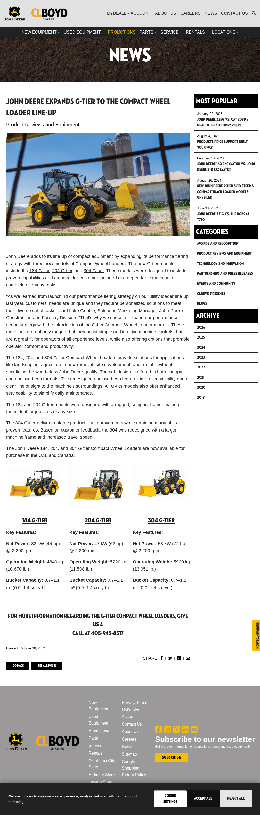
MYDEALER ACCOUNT (129, 13)
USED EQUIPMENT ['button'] (82, 32)
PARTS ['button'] (146, 32)
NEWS (211, 13)
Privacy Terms (134, 702)
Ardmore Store (102, 775)
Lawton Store (100, 782)
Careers (129, 739)
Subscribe (171, 757)
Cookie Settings (170, 798)
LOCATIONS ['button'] (223, 32)
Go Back (18, 665)
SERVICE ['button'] (169, 32)
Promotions (99, 730)
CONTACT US (234, 13)
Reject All (236, 799)
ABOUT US (165, 13)
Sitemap (129, 754)
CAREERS (190, 13)
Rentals (96, 753)
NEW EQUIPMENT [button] (39, 32)
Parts (93, 738)
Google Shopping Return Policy (134, 768)
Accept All (203, 799)
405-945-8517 (107, 633)
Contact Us (132, 724)
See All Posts (47, 665)
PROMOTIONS (122, 32)
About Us (130, 731)
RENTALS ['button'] (195, 32)
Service (95, 745)
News (127, 746)
